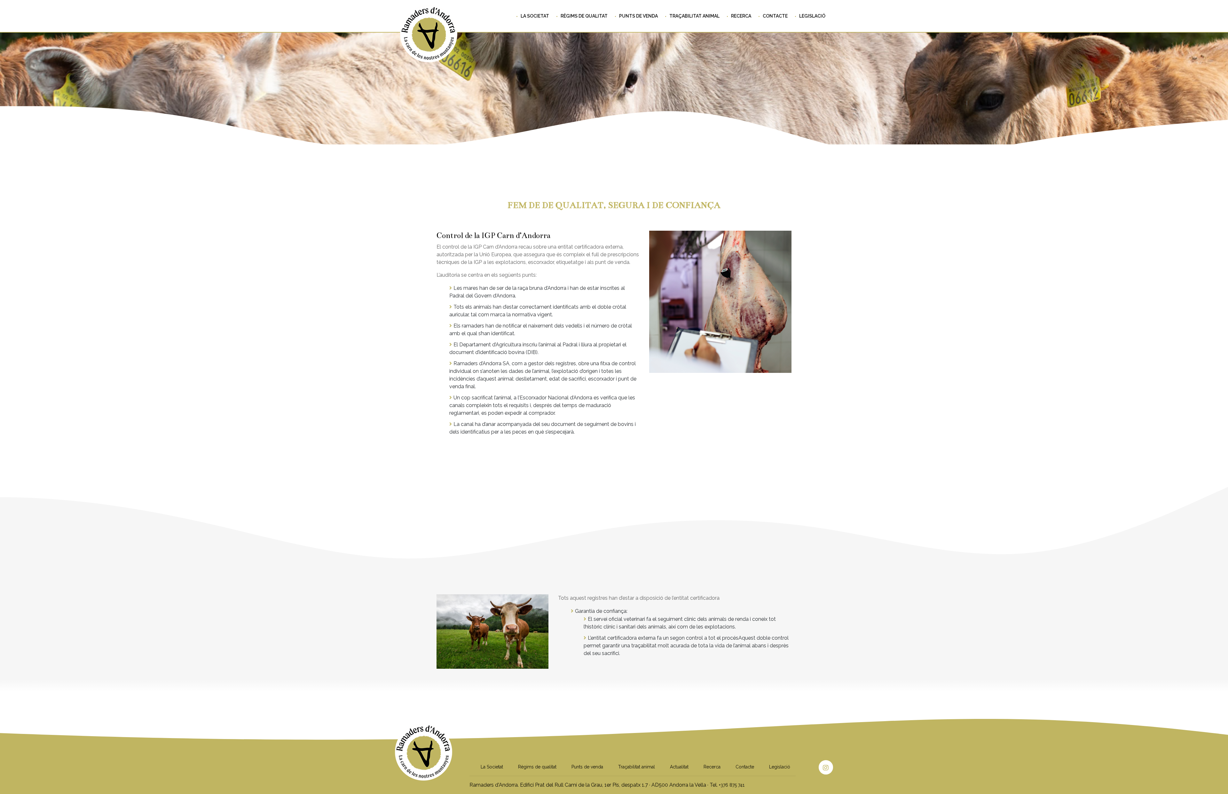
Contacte (775, 16)
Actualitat (679, 766)
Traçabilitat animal (694, 16)
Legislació (812, 16)
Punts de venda (638, 16)
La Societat (535, 16)
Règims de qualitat (584, 16)
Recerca (741, 16)
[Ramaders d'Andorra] (423, 767)
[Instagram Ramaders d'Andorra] (826, 767)
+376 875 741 (731, 785)
